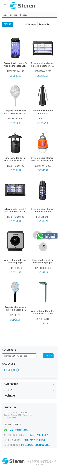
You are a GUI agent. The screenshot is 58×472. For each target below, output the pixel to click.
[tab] (29, 384)
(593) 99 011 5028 (18, 430)
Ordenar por (31, 24)
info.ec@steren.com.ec (35, 445)
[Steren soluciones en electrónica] (22, 5)
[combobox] (29, 15)
